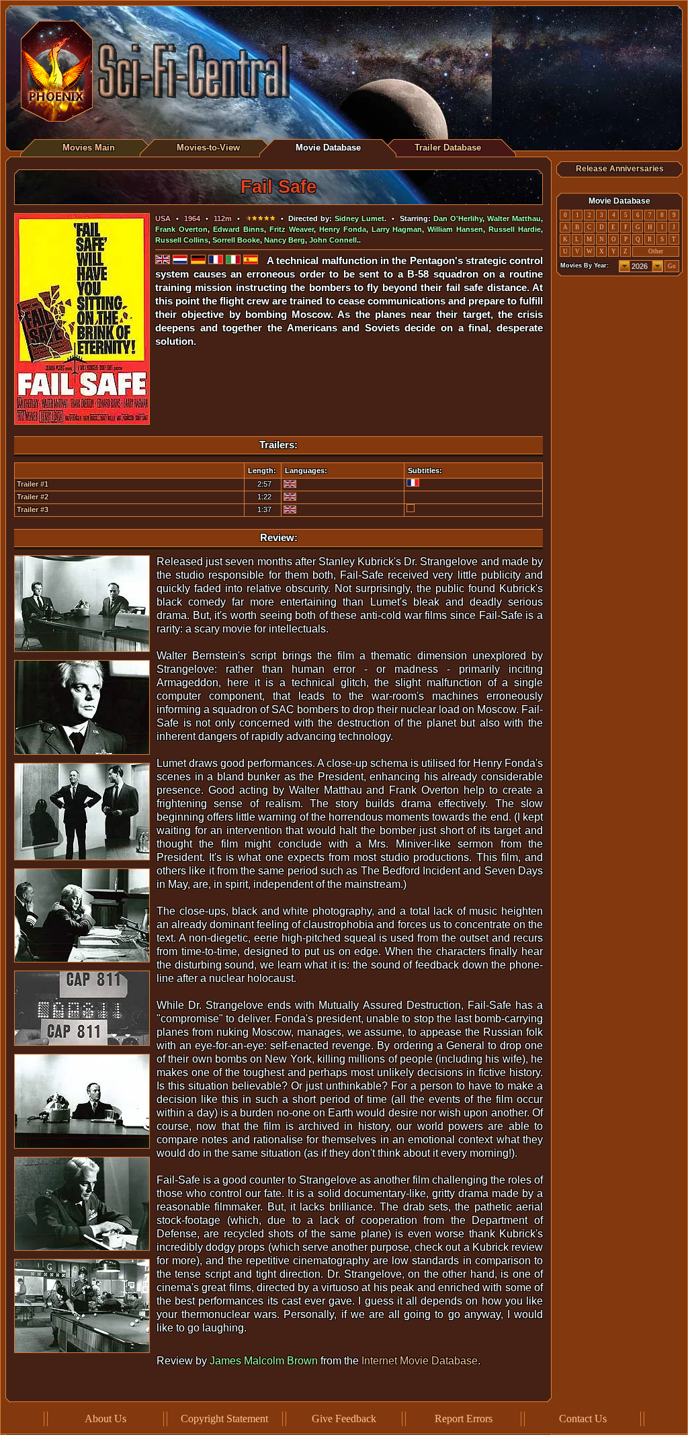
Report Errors (463, 1418)
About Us (105, 1418)
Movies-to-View (208, 147)
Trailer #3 (32, 509)
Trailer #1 (32, 484)
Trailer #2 (32, 497)
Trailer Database (448, 147)
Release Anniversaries (620, 168)
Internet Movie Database (419, 1360)
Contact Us (583, 1418)
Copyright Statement (224, 1418)
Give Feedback (344, 1418)
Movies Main (88, 147)
